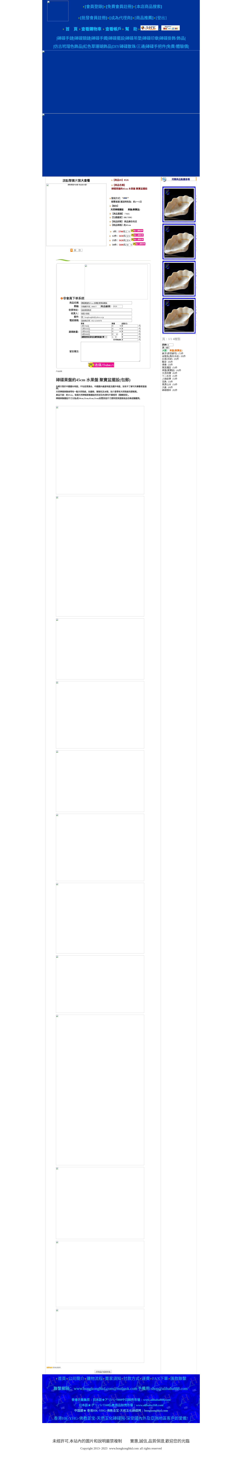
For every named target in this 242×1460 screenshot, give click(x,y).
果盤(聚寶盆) (134, 209)
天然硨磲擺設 (117, 209)
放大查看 (84, 180)
